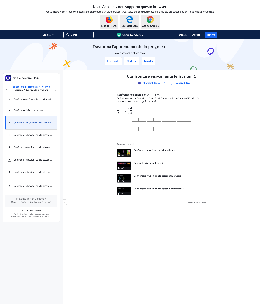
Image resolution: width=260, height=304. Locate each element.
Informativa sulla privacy (39, 214)
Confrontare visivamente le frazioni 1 (33, 122)
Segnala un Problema (196, 203)
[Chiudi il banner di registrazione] (255, 45)
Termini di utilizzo (20, 214)
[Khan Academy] (130, 34)
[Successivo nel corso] (56, 90)
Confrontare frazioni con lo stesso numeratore (33, 160)
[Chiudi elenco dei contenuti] (65, 202)
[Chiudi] (255, 2)
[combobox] (125, 111)
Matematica (22, 199)
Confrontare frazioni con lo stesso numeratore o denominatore (33, 186)
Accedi (196, 35)
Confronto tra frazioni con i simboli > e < (33, 99)
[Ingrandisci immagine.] (161, 124)
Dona (182, 35)
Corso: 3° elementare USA (26, 87)
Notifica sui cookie (18, 216)
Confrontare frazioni (41, 202)
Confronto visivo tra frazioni (28, 110)
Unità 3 (46, 87)
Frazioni (23, 202)
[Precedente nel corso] (6, 90)
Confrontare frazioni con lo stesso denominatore (33, 135)
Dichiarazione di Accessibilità (39, 216)
